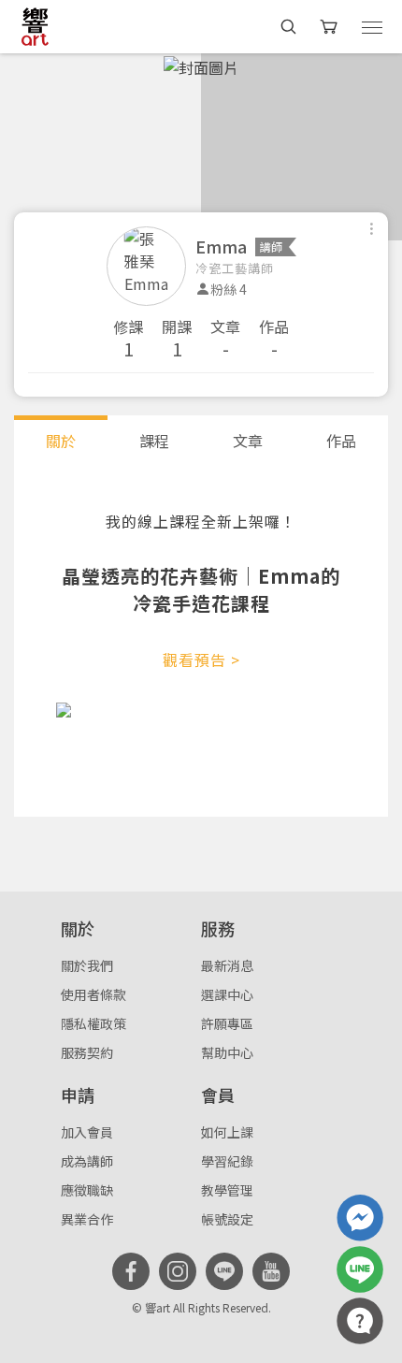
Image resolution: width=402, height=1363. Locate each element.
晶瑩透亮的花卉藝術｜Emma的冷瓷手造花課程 (201, 589)
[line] (224, 1271)
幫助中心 (227, 1052)
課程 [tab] (154, 440)
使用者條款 (93, 994)
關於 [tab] (61, 440)
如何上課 (227, 1132)
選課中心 (227, 994)
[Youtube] (271, 1271)
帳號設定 (227, 1219)
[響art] (35, 26)
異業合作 (87, 1219)
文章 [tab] (248, 440)
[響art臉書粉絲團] (360, 1218)
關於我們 (87, 965)
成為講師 (87, 1161)
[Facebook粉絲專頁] (131, 1271)
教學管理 (227, 1190)
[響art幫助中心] (360, 1321)
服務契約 (87, 1052)
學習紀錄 (227, 1161)
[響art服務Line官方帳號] (360, 1269)
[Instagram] (177, 1271)
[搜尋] (288, 26)
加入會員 (87, 1132)
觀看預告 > (201, 659)
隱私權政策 (93, 1023)
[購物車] (330, 26)
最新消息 (227, 965)
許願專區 (227, 1023)
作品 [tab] (341, 440)
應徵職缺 (87, 1190)
